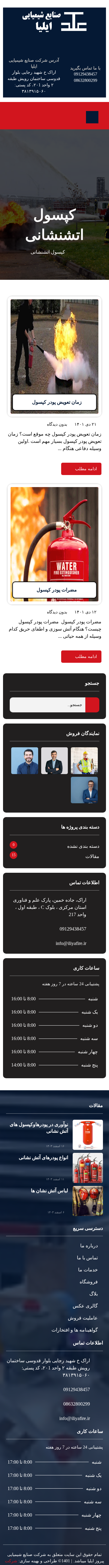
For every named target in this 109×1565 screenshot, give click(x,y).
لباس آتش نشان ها (49, 1190)
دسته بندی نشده (83, 846)
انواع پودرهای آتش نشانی (43, 1157)
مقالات (92, 856)
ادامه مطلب (89, 299)
